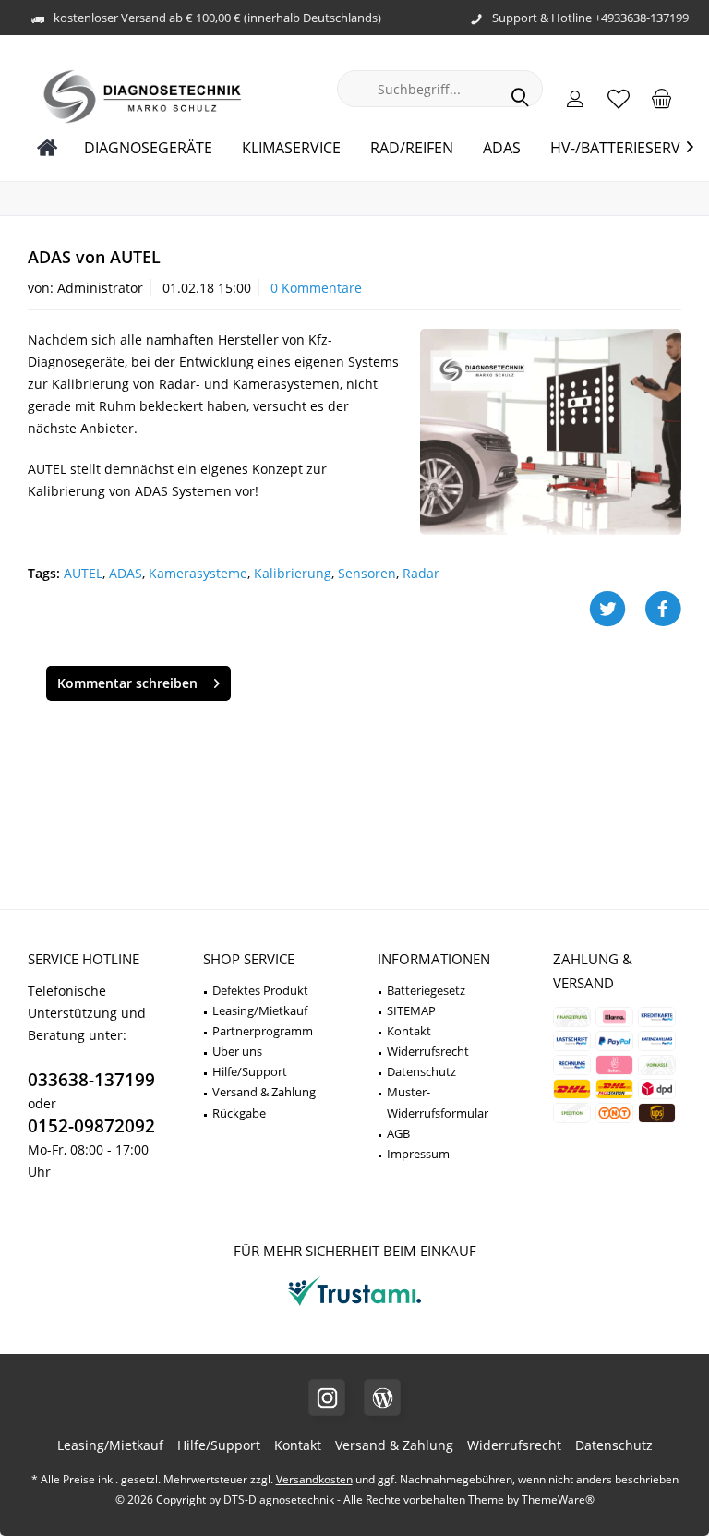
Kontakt (409, 1030)
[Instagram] (326, 1397)
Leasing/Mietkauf (259, 1010)
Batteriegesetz (426, 990)
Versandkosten (314, 1479)
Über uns (237, 1051)
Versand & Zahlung (264, 1091)
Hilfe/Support (249, 1071)
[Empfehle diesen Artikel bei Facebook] (662, 609)
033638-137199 (91, 1080)
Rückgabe (239, 1113)
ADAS (125, 573)
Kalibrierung (292, 573)
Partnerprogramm (262, 1030)
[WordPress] (382, 1397)
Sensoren (367, 573)
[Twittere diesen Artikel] (616, 609)
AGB (398, 1133)
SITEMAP (411, 1010)
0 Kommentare (316, 287)
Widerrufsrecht (428, 1051)
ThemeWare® (558, 1499)
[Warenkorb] (662, 97)
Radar (421, 573)
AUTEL (83, 573)
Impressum (418, 1153)
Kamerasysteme (198, 573)
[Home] (47, 148)
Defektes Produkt (260, 990)
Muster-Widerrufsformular (437, 1101)
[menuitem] (662, 97)
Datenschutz (421, 1071)
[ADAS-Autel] (550, 432)
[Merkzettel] (618, 97)
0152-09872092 (91, 1126)
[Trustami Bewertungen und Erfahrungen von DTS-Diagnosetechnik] (354, 1305)
